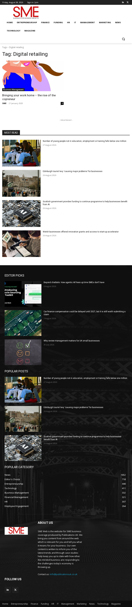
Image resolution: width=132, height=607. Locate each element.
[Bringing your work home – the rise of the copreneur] (33, 76)
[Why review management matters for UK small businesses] (23, 352)
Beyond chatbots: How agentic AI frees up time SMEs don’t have (74, 282)
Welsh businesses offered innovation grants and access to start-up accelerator (81, 232)
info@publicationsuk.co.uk (63, 574)
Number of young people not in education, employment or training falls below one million (84, 141)
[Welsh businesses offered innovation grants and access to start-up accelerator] (21, 243)
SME (4, 103)
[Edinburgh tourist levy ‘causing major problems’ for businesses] (21, 183)
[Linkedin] (123, 2)
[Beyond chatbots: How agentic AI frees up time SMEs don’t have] (23, 294)
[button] (123, 39)
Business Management (13, 89)
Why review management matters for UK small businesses (72, 341)
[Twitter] (128, 2)
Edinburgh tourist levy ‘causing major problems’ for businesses (72, 171)
